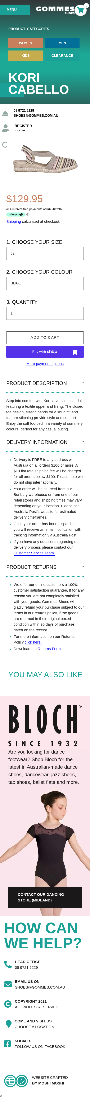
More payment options (45, 364)
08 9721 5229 (24, 110)
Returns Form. (50, 649)
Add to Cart (45, 337)
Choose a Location (34, 1027)
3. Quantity (21, 302)
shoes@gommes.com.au (36, 115)
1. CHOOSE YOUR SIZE (34, 242)
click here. (33, 642)
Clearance (62, 55)
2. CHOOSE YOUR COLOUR (39, 272)
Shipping (13, 221)
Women (25, 43)
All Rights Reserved (36, 1007)
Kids (26, 55)
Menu (12, 10)
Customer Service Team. (34, 553)
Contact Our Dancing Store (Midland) (41, 897)
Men (62, 43)
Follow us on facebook (40, 1047)
